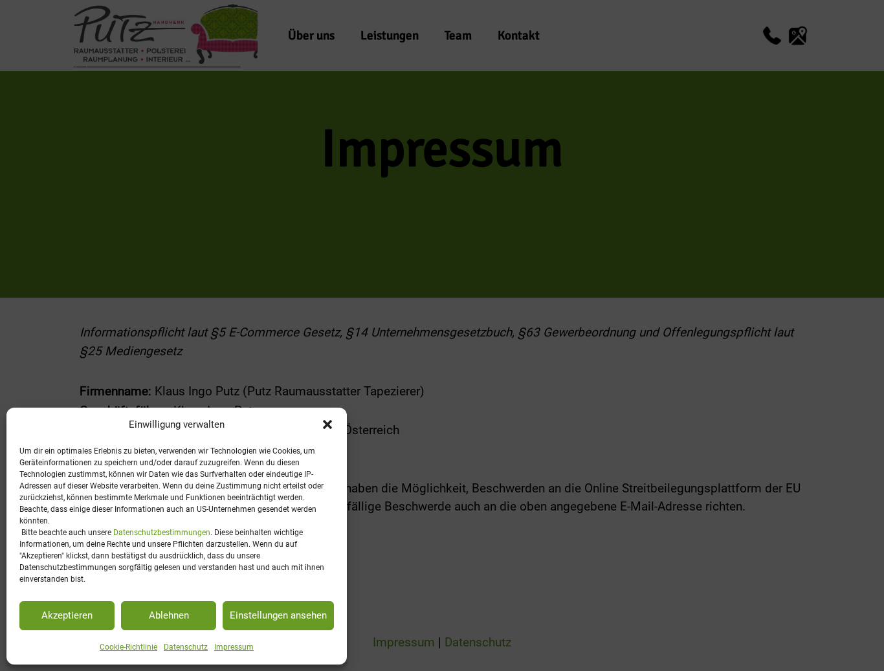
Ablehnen (169, 615)
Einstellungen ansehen (278, 615)
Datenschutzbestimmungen (161, 532)
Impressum (234, 647)
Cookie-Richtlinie (128, 647)
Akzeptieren (67, 615)
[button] (327, 424)
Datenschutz (186, 647)
